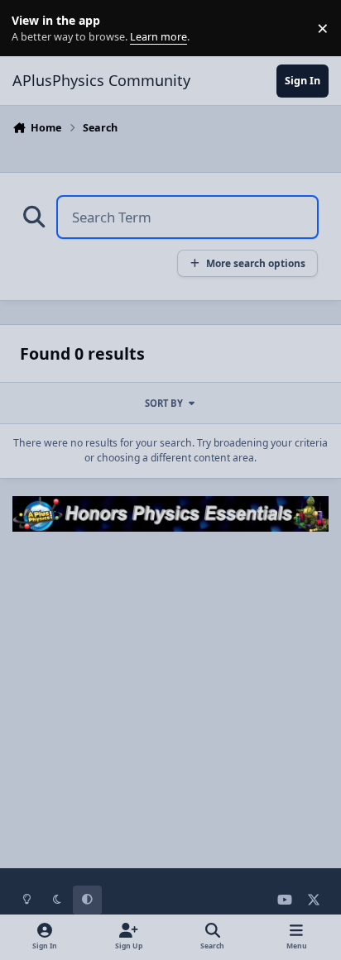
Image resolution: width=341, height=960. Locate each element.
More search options (255, 263)
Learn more (32, 28)
